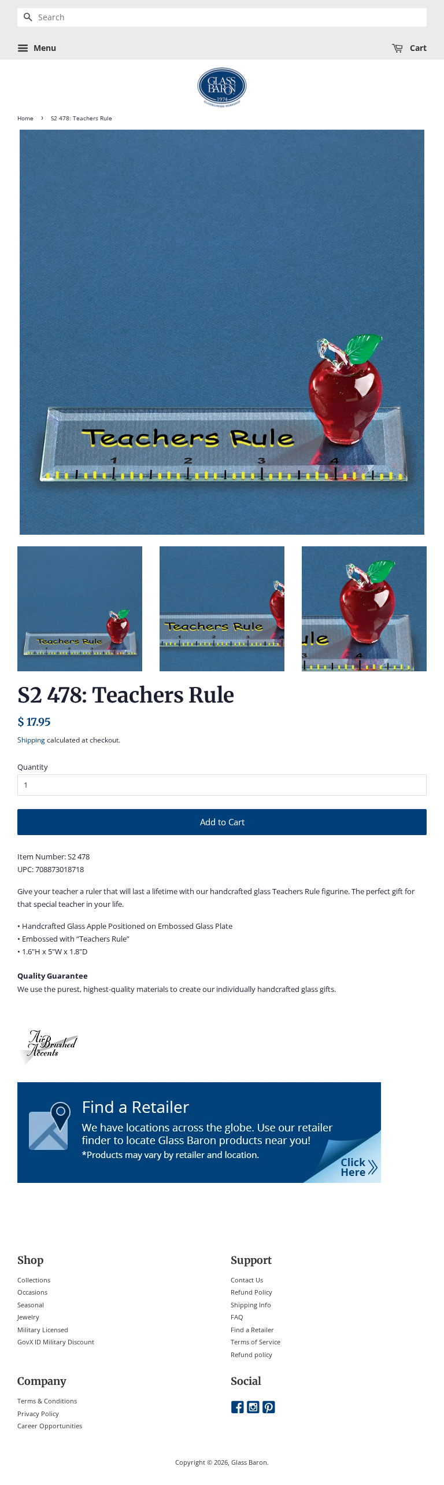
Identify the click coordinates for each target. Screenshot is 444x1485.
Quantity (32, 767)
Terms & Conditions (47, 1400)
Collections (33, 1280)
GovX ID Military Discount (55, 1341)
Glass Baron (249, 1462)
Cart (417, 47)
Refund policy (251, 1354)
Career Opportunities (49, 1425)
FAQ (237, 1317)
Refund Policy (251, 1292)
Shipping (31, 740)
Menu (43, 47)
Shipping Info (251, 1304)
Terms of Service (255, 1341)
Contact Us (247, 1280)
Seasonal (30, 1304)
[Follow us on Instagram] (253, 1408)
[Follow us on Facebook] (238, 1408)
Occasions (32, 1292)
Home (25, 118)
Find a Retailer (252, 1329)
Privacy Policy (38, 1413)
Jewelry (28, 1317)
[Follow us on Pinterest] (269, 1408)
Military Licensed (42, 1329)
